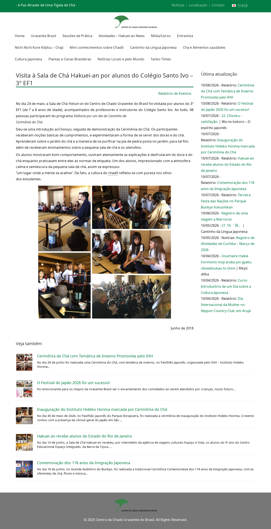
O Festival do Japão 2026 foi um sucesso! (73, 382)
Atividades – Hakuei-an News (122, 35)
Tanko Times (161, 59)
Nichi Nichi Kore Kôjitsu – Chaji (39, 47)
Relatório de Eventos (174, 93)
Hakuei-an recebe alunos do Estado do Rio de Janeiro (227, 164)
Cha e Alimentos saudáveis (204, 47)
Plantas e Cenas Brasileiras (69, 59)
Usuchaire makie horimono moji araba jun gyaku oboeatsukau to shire (226, 262)
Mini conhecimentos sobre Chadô (97, 47)
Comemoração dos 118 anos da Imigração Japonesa (83, 462)
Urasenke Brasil (43, 35)
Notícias (177, 5)
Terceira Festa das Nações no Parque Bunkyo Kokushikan (226, 201)
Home (20, 35)
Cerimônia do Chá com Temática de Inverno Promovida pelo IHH (227, 91)
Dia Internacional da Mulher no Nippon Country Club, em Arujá (226, 304)
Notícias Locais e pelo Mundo (121, 59)
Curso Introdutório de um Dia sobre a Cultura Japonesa (226, 286)
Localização (198, 5)
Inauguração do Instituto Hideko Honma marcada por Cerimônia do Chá (228, 146)
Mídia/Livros (161, 35)
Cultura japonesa (28, 59)
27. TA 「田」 (231, 225)
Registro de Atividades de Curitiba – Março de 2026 (227, 243)
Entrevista (185, 35)
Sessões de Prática (77, 35)
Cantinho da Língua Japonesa (153, 47)
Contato (218, 5)
